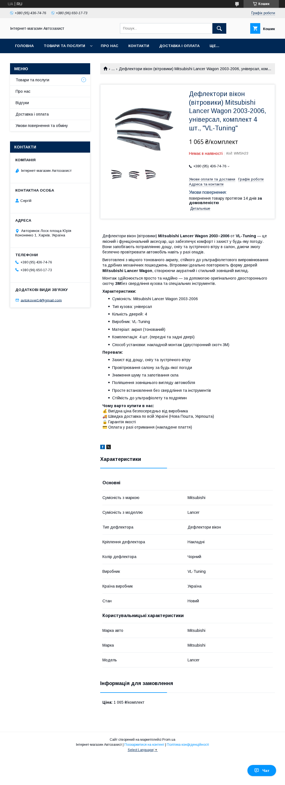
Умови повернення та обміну (42, 125)
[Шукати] (219, 28)
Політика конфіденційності (188, 745)
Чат (265, 770)
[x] (108, 448)
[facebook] (102, 448)
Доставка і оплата (179, 46)
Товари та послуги (64, 46)
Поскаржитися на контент (144, 745)
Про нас (109, 46)
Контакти (138, 46)
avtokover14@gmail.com (41, 300)
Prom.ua (168, 740)
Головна (24, 46)
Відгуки (22, 103)
